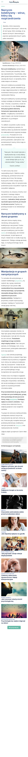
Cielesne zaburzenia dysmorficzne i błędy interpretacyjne (9, 577)
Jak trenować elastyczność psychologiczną (11, 600)
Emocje (3, 510)
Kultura (3, 6)
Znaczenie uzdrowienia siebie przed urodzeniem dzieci (12, 513)
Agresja (3, 354)
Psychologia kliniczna (7, 573)
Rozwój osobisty (6, 597)
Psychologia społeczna (8, 619)
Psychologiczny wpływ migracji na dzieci (13, 622)
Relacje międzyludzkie (7, 551)
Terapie (3, 488)
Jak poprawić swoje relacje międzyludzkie (11, 554)
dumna (3, 233)
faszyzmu (19, 425)
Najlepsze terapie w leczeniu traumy (12, 491)
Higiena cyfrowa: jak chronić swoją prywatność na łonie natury (12, 468)
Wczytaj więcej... (14, 627)
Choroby (3, 532)
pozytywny (13, 399)
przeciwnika (5, 135)
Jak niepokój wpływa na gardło (13, 534)
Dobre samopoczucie (7, 464)
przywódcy (18, 281)
